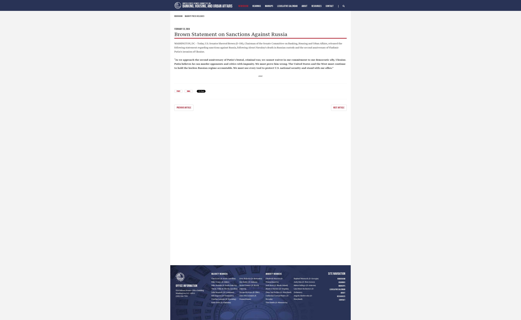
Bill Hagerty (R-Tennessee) (222, 296)
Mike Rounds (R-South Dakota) (224, 285)
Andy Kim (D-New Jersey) (304, 282)
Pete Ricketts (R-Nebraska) (250, 279)
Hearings (256, 6)
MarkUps (269, 6)
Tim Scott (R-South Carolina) (223, 279)
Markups (342, 286)
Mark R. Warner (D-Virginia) (277, 289)
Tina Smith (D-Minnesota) (276, 303)
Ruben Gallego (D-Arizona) (305, 285)
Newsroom (243, 6)
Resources (317, 6)
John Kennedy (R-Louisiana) (222, 292)
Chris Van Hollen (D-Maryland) (278, 292)
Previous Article (184, 107)
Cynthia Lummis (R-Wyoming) (223, 299)
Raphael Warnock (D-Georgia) (306, 279)
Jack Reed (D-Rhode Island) (277, 285)
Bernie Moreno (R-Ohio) (249, 292)
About (304, 6)
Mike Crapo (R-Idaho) (220, 282)
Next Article (338, 107)
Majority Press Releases (194, 16)
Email (188, 91)
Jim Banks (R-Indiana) (248, 282)
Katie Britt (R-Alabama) (221, 303)
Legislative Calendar (287, 6)
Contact (330, 6)
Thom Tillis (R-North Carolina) (224, 289)
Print (178, 91)
